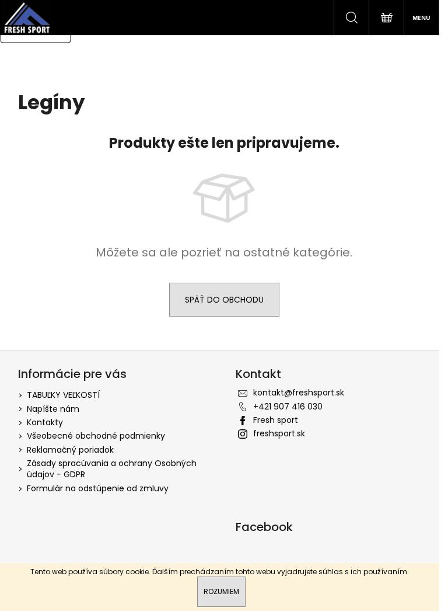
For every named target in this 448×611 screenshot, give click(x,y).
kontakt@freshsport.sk (298, 392)
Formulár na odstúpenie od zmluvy (98, 488)
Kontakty (45, 422)
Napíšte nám (53, 409)
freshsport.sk (279, 433)
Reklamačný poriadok (70, 450)
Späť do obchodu (224, 300)
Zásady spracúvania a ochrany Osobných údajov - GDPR (112, 468)
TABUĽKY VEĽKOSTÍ (63, 395)
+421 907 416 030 (288, 406)
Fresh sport (275, 420)
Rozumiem (221, 591)
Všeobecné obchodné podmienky (96, 436)
